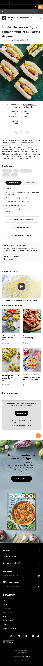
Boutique (5, 604)
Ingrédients (13, 183)
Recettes (5, 600)
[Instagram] (19, 636)
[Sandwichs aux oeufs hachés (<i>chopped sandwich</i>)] (11, 360)
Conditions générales (21, 660)
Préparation (29, 183)
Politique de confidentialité (21, 656)
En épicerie (6, 616)
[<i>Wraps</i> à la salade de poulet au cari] (11, 321)
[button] (40, 7)
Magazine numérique (9, 628)
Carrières (6, 624)
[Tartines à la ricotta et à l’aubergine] (32, 321)
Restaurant (6, 608)
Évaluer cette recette (21, 40)
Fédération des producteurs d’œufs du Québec (19, 154)
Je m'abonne (22, 479)
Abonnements (7, 612)
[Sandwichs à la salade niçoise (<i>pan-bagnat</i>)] (32, 360)
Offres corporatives (9, 620)
